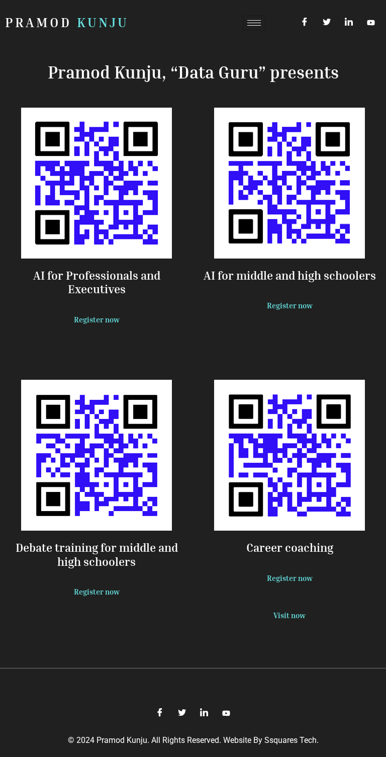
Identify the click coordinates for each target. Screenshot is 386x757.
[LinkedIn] (348, 22)
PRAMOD (67, 22)
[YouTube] (370, 22)
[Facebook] (304, 22)
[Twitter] (326, 22)
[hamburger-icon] (254, 23)
